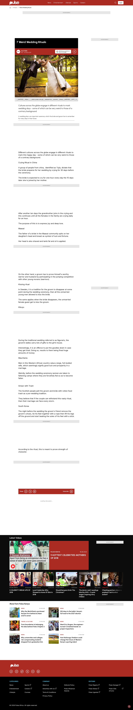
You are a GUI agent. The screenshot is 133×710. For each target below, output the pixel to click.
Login (120, 2)
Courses (27, 692)
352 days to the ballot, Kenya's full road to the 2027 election (71, 612)
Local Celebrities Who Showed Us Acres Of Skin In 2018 (43, 592)
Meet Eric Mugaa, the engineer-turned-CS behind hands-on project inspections (72, 626)
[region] (67, 585)
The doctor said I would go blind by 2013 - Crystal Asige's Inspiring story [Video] (88, 593)
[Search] (116, 3)
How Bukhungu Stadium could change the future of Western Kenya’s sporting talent (71, 640)
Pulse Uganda (93, 692)
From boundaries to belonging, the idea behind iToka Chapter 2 (33, 625)
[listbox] (67, 585)
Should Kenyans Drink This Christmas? (65, 591)
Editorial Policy (69, 685)
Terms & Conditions (49, 692)
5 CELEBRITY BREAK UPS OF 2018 (20, 591)
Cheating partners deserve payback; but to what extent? (112, 592)
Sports (75, 3)
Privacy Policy (47, 696)
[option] (20, 586)
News (49, 3)
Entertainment (58, 3)
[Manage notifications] (129, 706)
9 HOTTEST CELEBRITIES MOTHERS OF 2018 (68, 556)
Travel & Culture (27, 621)
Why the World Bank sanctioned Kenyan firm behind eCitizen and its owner (32, 613)
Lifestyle (68, 3)
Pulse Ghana (93, 689)
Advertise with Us (49, 689)
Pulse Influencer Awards (69, 690)
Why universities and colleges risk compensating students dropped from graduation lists (32, 640)
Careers (82, 3)
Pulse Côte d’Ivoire (112, 690)
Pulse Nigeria (93, 685)
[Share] (74, 51)
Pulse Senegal (113, 685)
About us (46, 685)
